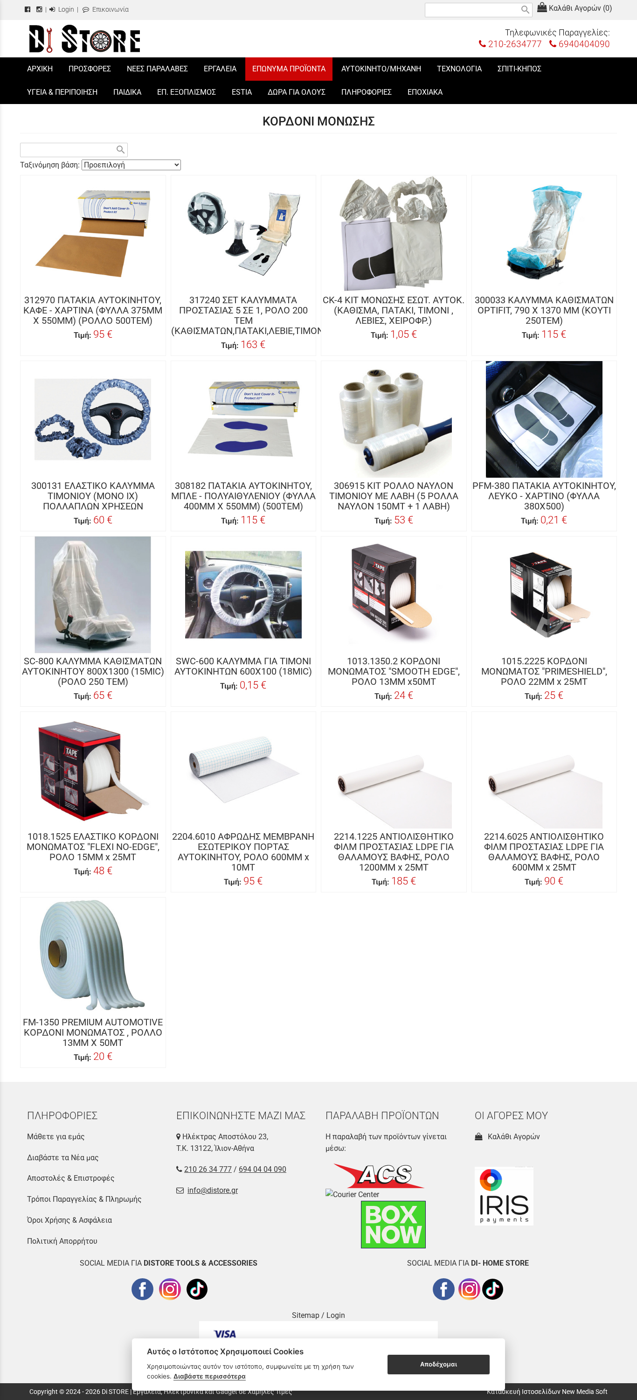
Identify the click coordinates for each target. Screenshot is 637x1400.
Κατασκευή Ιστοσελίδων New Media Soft (547, 1391)
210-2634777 (514, 44)
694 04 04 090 (262, 1169)
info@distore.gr (212, 1190)
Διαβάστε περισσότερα (209, 1376)
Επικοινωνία (110, 10)
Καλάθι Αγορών (512, 1136)
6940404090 (583, 44)
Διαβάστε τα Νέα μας (63, 1157)
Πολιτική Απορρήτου (62, 1241)
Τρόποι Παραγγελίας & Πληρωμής (84, 1199)
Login (65, 10)
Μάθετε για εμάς (56, 1136)
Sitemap (305, 1315)
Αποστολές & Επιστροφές (71, 1178)
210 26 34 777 (208, 1169)
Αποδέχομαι (438, 1364)
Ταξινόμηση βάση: (51, 164)
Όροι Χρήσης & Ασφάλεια (69, 1220)
